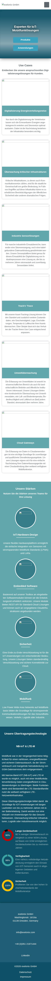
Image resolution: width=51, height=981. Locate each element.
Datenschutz (25, 972)
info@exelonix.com (25, 932)
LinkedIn (25, 955)
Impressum (25, 977)
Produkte (25, 40)
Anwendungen (25, 48)
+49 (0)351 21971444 (25, 944)
